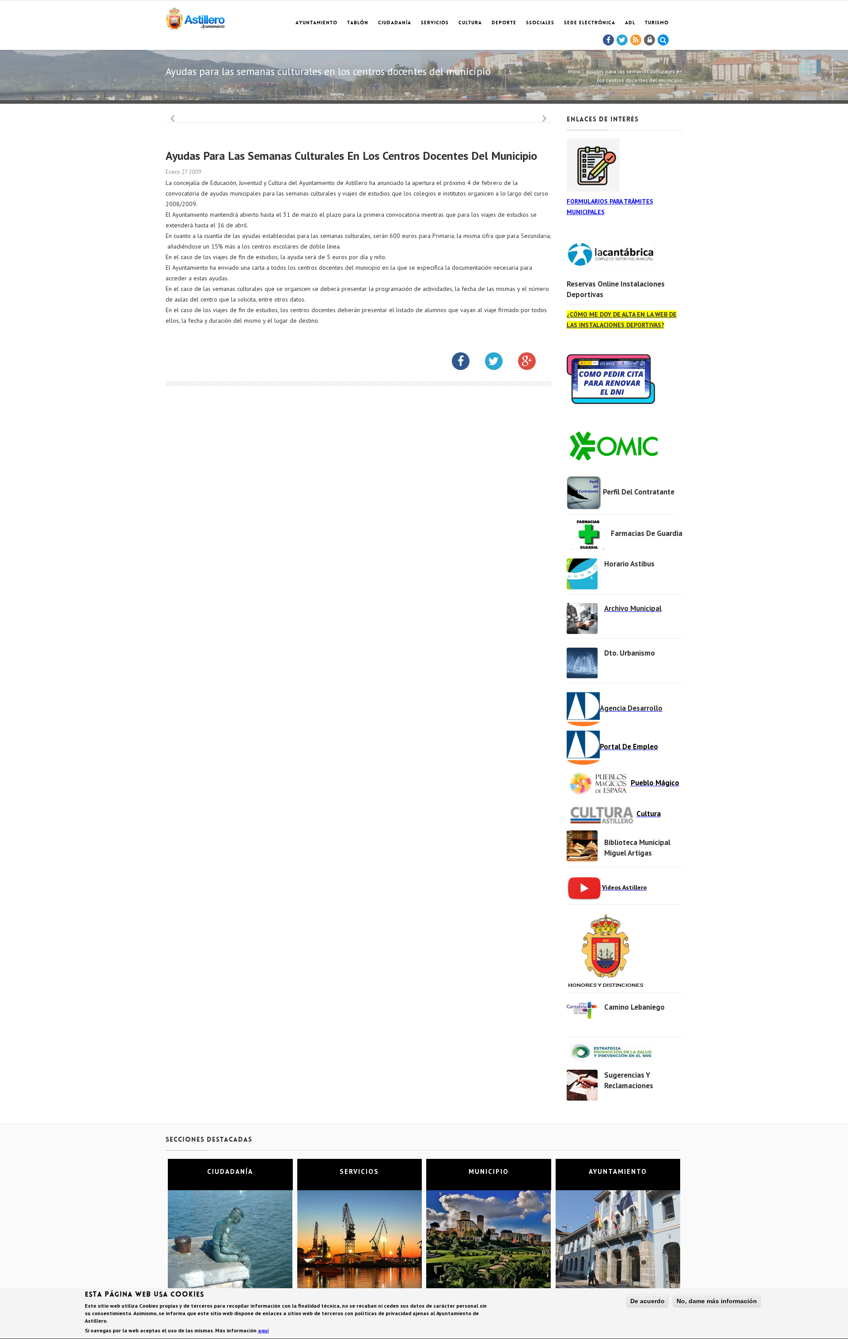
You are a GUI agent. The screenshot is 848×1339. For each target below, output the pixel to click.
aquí (263, 1330)
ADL (630, 23)
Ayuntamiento (316, 23)
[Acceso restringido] (649, 40)
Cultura (470, 23)
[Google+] (533, 363)
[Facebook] (608, 40)
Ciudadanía (394, 23)
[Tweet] (622, 40)
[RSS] (636, 40)
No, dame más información (717, 1301)
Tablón (357, 23)
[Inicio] (195, 17)
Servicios (435, 23)
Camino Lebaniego (634, 1007)
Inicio (574, 71)
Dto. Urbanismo (629, 653)
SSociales (540, 23)
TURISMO (657, 23)
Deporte (504, 23)
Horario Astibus (629, 564)
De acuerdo (647, 1301)
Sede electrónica (589, 23)
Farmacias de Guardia (646, 533)
